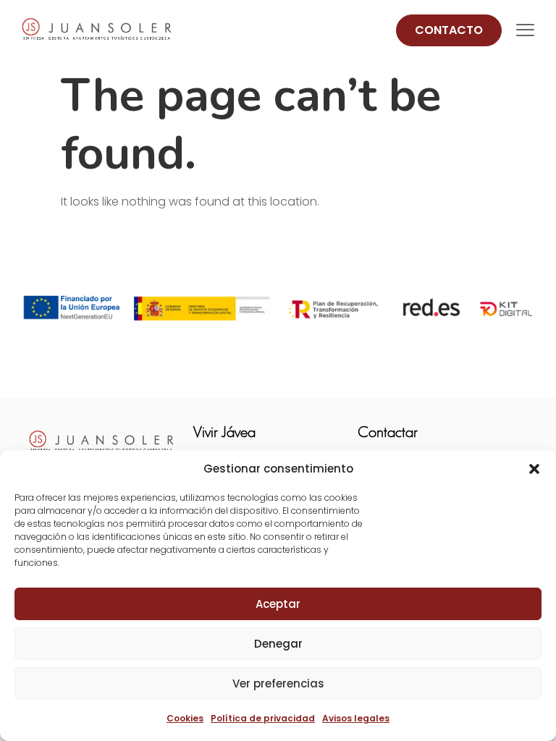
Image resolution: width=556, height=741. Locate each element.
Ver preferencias (278, 683)
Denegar (278, 643)
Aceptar (278, 603)
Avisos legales (355, 718)
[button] (534, 469)
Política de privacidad (263, 718)
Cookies (185, 718)
